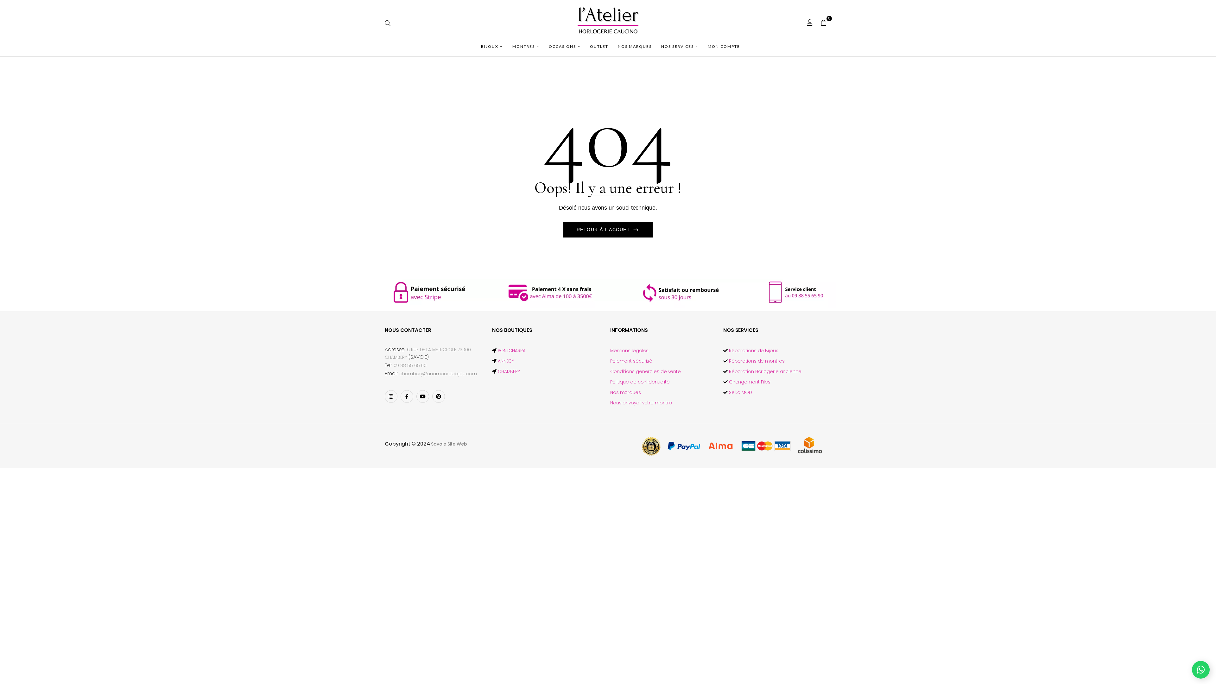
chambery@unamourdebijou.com (438, 373)
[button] (826, 22)
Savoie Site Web (449, 444)
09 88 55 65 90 (410, 365)
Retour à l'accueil (605, 229)
